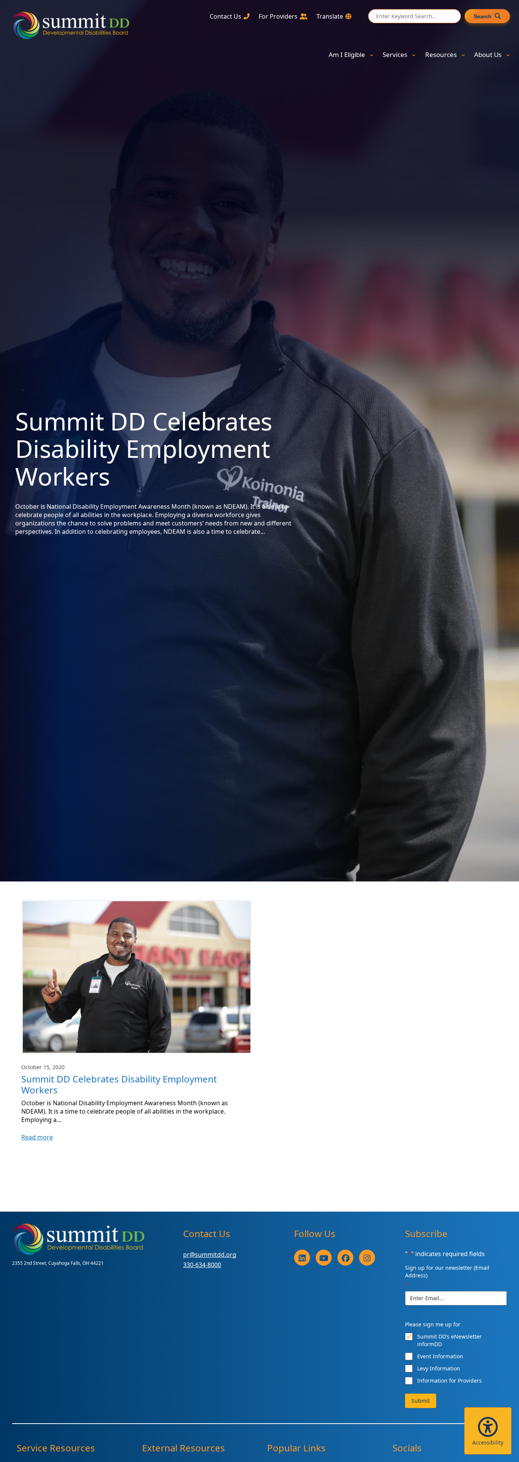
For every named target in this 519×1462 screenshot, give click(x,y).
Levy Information (438, 1368)
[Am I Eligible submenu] (371, 55)
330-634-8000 (202, 1265)
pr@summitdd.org (209, 1254)
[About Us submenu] (508, 55)
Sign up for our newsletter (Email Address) (447, 1276)
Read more (37, 1137)
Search (483, 16)
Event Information (440, 1356)
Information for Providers (449, 1380)
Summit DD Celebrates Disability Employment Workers (119, 1085)
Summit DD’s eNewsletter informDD (449, 1340)
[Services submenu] (414, 55)
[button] (487, 1430)
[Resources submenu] (463, 55)
